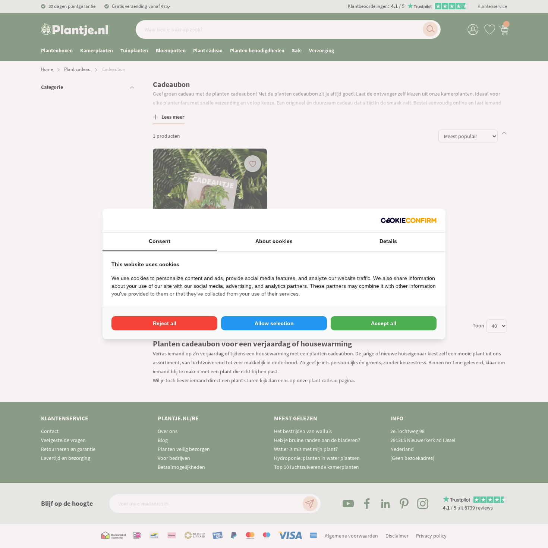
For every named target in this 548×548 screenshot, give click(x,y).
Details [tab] (388, 241)
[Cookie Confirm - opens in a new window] (409, 220)
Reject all (164, 323)
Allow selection (274, 323)
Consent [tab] (159, 241)
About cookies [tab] (274, 241)
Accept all (383, 323)
